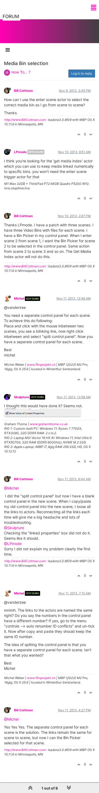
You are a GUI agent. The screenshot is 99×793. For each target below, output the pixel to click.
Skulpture (21, 397)
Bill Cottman (23, 91)
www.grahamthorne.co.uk (49, 424)
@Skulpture (14, 527)
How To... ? (20, 72)
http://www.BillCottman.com (25, 120)
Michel (19, 298)
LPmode (20, 152)
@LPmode (13, 543)
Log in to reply (81, 73)
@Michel (11, 488)
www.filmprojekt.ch (41, 364)
